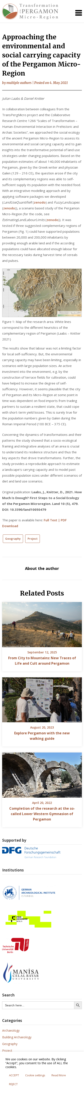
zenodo (40, 202)
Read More (58, 1075)
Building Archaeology (16, 1037)
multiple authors (18, 83)
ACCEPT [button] (14, 1075)
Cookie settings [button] (35, 1075)
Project (32, 539)
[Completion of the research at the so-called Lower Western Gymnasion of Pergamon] (42, 773)
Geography (13, 539)
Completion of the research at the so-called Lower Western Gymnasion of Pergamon (42, 814)
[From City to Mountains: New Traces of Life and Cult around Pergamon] (42, 623)
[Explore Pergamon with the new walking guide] (42, 698)
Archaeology (11, 1030)
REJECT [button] (13, 1084)
